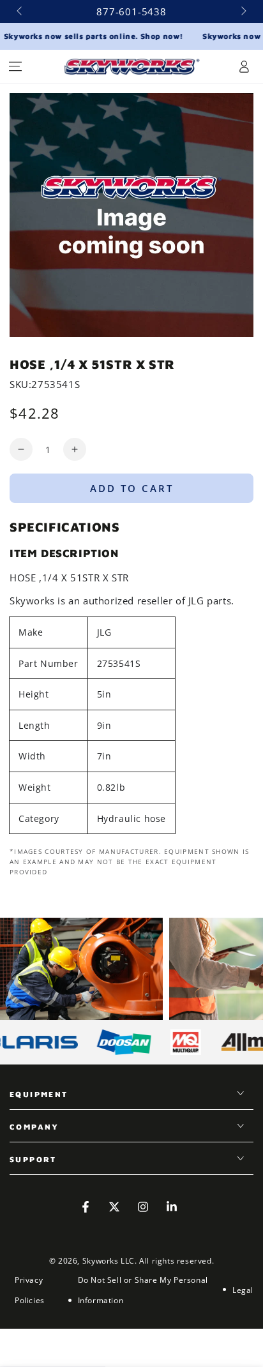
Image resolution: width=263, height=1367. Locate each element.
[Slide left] (20, 11)
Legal (242, 1290)
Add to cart (132, 488)
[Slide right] (242, 11)
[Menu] (15, 66)
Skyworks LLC (108, 1260)
